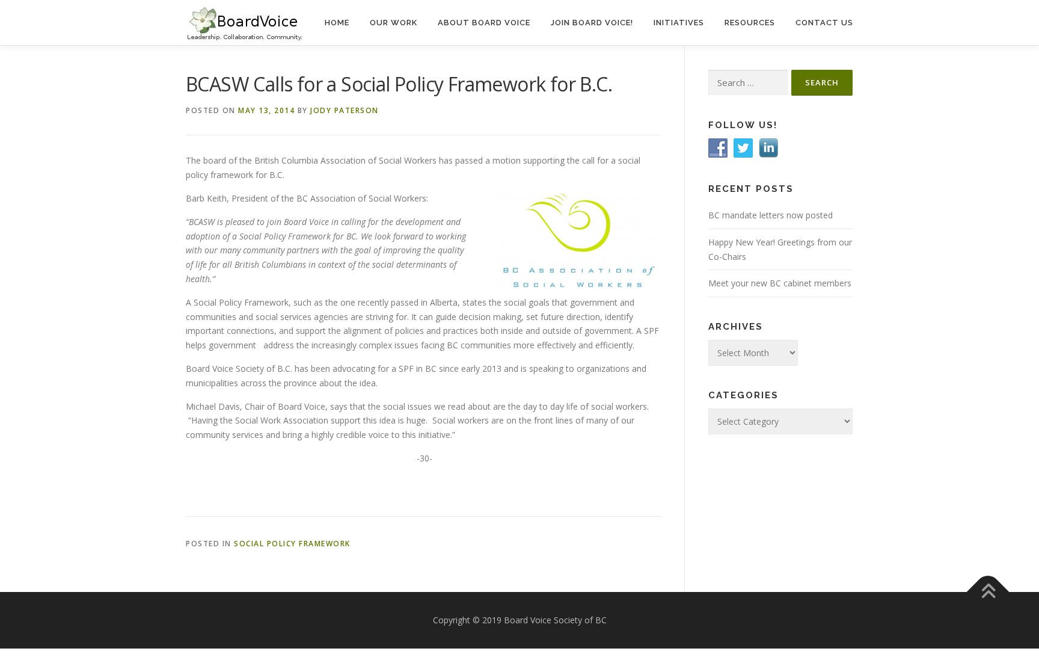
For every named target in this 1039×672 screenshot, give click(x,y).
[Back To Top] (988, 592)
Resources (750, 22)
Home (337, 22)
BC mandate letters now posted (770, 215)
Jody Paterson (344, 110)
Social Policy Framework (292, 543)
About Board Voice (484, 22)
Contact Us (824, 22)
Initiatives (679, 22)
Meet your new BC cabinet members (779, 283)
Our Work (393, 22)
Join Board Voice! (592, 22)
